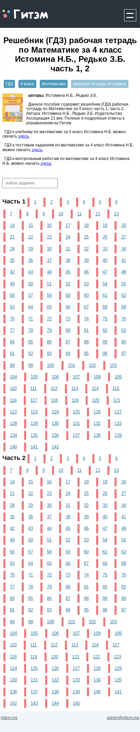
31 (68, 248)
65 (49, 306)
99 (30, 365)
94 (68, 353)
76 (123, 318)
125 (76, 411)
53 (86, 283)
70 (12, 318)
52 (68, 283)
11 (79, 213)
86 (49, 341)
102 (92, 365)
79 (49, 330)
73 (68, 318)
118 (54, 400)
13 (116, 213)
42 (12, 271)
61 (105, 295)
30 (49, 248)
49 (12, 283)
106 (55, 376)
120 (95, 400)
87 (68, 341)
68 (105, 306)
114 (95, 388)
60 (86, 295)
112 (54, 388)
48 (123, 271)
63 (12, 306)
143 (34, 703)
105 (34, 376)
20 (123, 225)
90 (123, 341)
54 (105, 283)
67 (86, 306)
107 (76, 376)
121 (116, 400)
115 (115, 388)
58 (49, 295)
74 (86, 318)
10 (60, 213)
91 (12, 353)
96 (105, 353)
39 (86, 260)
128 (13, 423)
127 (118, 411)
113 (74, 388)
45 (68, 271)
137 (76, 435)
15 (30, 225)
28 (12, 248)
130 (55, 423)
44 (49, 271)
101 (71, 365)
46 (86, 271)
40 (105, 260)
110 (13, 388)
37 (49, 260)
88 (86, 341)
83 (123, 330)
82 (105, 330)
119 (75, 400)
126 (97, 411)
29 (30, 248)
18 (86, 225)
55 (123, 283)
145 (76, 703)
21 (12, 236)
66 (68, 306)
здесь (23, 136)
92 (30, 353)
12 (97, 213)
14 (12, 225)
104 (13, 376)
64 (30, 306)
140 (13, 446)
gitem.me (18, 10)
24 (68, 236)
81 (86, 330)
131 (76, 423)
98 (12, 365)
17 (68, 225)
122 (13, 411)
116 (13, 400)
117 (33, 400)
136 (55, 435)
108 (97, 376)
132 (97, 423)
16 (49, 225)
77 (12, 330)
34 (123, 248)
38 (68, 260)
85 (30, 341)
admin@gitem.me (123, 717)
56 (12, 295)
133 (118, 423)
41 (123, 260)
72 (49, 318)
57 (30, 295)
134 (13, 435)
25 (86, 236)
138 (97, 435)
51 (49, 283)
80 (68, 330)
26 (105, 236)
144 (55, 703)
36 (30, 260)
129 (34, 423)
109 (118, 376)
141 (34, 446)
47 (105, 271)
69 (123, 306)
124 (55, 411)
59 (68, 295)
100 (50, 365)
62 (123, 295)
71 (30, 318)
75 (105, 318)
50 (30, 283)
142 (55, 446)
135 (34, 435)
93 (49, 353)
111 (33, 388)
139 (118, 435)
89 (105, 341)
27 (123, 236)
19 (105, 225)
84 (12, 341)
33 (105, 248)
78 (30, 330)
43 (30, 271)
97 (123, 353)
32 (86, 248)
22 (30, 236)
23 (49, 236)
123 (34, 411)
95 (86, 353)
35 (12, 260)
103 (113, 365)
